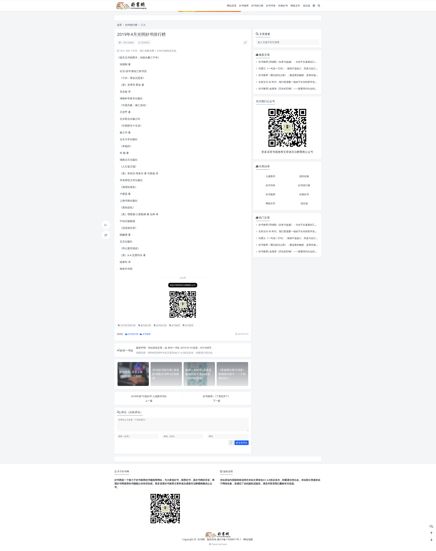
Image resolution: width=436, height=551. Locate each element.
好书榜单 (189, 325)
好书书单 (271, 5)
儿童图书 (270, 176)
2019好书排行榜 (127, 325)
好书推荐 (244, 5)
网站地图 (248, 539)
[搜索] (319, 5)
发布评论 (242, 442)
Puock (224, 544)
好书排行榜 (257, 5)
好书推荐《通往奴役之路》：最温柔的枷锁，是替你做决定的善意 (293, 75)
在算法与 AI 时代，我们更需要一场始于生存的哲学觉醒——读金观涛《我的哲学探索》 (305, 81)
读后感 (306, 5)
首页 (119, 24)
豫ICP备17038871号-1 (229, 539)
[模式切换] (313, 5)
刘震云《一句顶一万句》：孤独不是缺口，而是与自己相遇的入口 (293, 68)
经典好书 (283, 5)
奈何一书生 (174, 347)
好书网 (201, 539)
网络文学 (295, 5)
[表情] (231, 442)
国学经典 (304, 176)
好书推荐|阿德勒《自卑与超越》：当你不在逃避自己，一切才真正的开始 (297, 61)
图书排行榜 (145, 325)
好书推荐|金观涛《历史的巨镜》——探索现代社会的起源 (289, 88)
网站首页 (231, 5)
